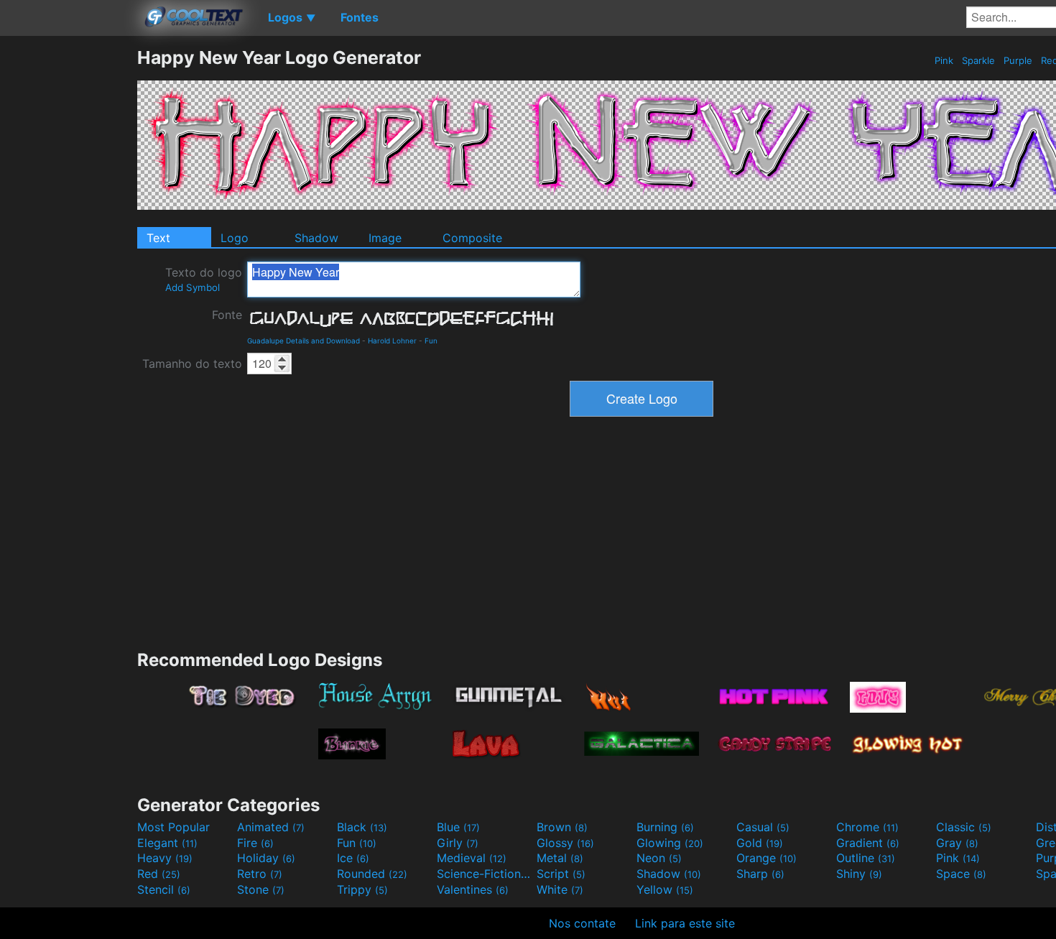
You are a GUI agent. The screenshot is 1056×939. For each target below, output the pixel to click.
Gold (759, 843)
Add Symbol (192, 287)
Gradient (867, 843)
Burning (665, 827)
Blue (458, 827)
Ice (353, 858)
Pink (944, 60)
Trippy (362, 889)
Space (961, 873)
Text (158, 238)
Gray (957, 843)
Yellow (664, 889)
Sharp (760, 873)
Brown (562, 827)
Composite (472, 238)
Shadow (316, 238)
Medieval (471, 858)
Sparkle (978, 60)
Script (561, 873)
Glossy (565, 843)
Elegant (167, 843)
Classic (963, 827)
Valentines (473, 889)
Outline (865, 858)
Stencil (163, 889)
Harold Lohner (392, 340)
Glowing (669, 843)
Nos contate (582, 923)
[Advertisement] (68, 262)
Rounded (372, 873)
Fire (255, 843)
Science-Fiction (485, 873)
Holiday (266, 858)
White (560, 889)
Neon (659, 858)
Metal (560, 858)
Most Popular (173, 827)
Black (362, 827)
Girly (457, 843)
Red (158, 873)
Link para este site (685, 923)
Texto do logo (203, 279)
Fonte (227, 314)
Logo (235, 238)
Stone (260, 889)
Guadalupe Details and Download (303, 340)
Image (385, 238)
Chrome (867, 827)
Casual (762, 827)
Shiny (859, 873)
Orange (766, 858)
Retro (259, 873)
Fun (431, 340)
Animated (271, 827)
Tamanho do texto (192, 363)
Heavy (165, 858)
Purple (1018, 60)
